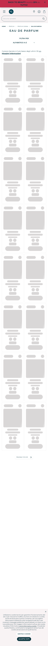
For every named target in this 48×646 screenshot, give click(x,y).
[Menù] (4, 11)
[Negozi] (34, 11)
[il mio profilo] (39, 11)
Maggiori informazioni (11, 53)
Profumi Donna (22, 26)
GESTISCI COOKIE (24, 634)
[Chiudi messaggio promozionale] (44, 2)
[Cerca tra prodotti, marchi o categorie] (44, 18)
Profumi (11, 26)
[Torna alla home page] (12, 11)
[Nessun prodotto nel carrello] (44, 11)
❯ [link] (31, 457)
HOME (4, 26)
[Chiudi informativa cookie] (45, 611)
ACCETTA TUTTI (24, 639)
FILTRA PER (24, 38)
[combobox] (21, 18)
